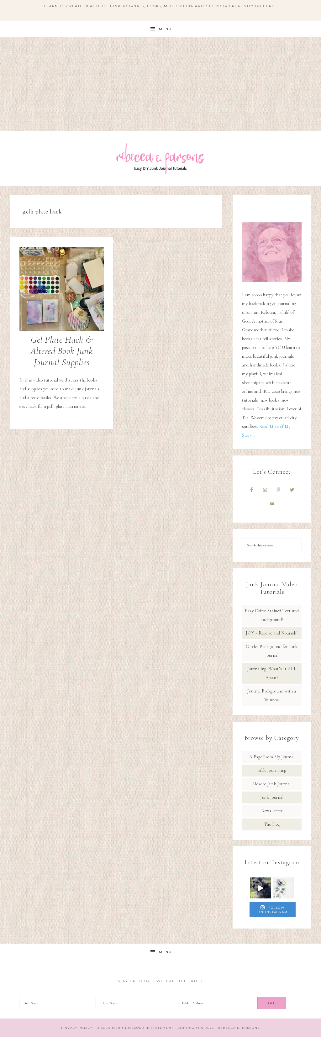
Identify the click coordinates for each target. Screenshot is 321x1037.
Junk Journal (271, 797)
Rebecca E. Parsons (160, 158)
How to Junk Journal (272, 784)
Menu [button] (165, 29)
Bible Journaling (272, 770)
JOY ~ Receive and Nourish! (272, 633)
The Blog (272, 824)
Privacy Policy (76, 1027)
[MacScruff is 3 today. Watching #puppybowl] (260, 887)
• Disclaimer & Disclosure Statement (134, 1027)
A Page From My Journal (272, 757)
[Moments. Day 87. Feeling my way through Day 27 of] (283, 887)
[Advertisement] (160, 84)
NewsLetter (271, 810)
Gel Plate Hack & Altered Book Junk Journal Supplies (61, 351)
